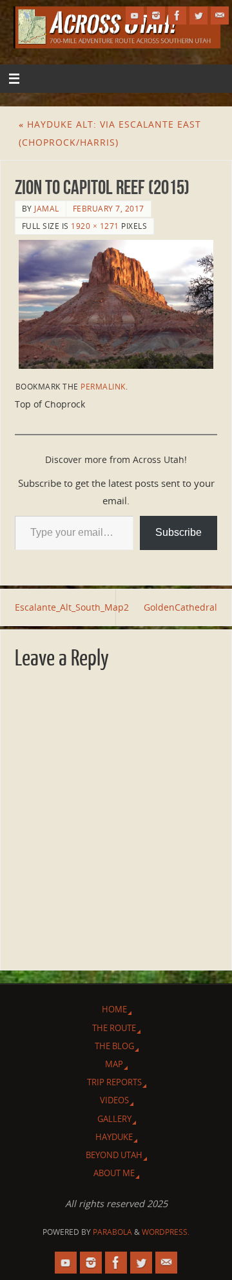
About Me (114, 1173)
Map (114, 1064)
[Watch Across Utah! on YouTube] (135, 15)
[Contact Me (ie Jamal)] (220, 15)
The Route (114, 1028)
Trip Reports (114, 1082)
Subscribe (178, 532)
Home (114, 1009)
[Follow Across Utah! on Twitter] (198, 15)
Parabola (112, 1231)
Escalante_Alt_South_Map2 (65, 607)
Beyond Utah (114, 1155)
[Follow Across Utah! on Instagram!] (156, 15)
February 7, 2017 (108, 208)
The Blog (114, 1046)
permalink (103, 386)
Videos (114, 1100)
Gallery (114, 1119)
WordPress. (165, 1231)
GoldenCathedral (180, 607)
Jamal (46, 208)
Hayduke (114, 1137)
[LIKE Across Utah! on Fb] (177, 15)
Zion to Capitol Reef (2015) (102, 187)
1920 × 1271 (95, 226)
